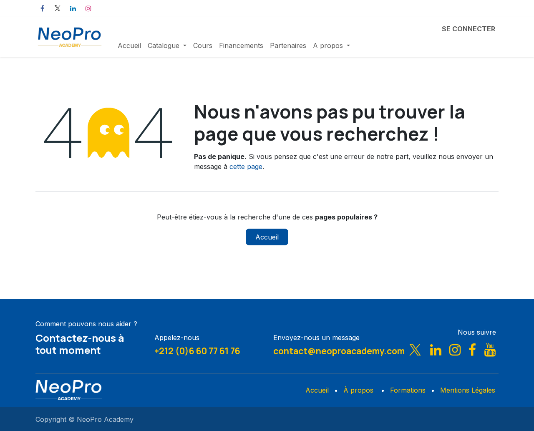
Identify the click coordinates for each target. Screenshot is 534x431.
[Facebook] (42, 8)
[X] (57, 8)
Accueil (267, 237)
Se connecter (468, 29)
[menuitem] (129, 45)
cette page (245, 166)
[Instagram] (88, 8)
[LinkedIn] (73, 8)
